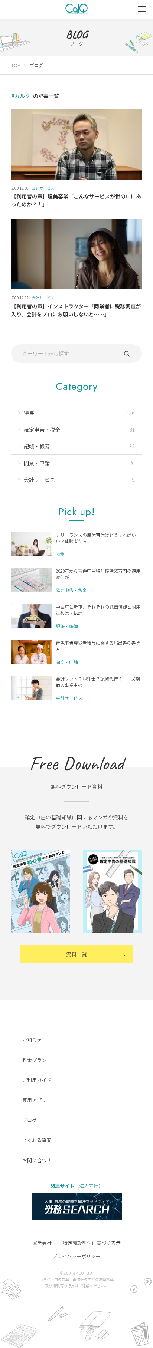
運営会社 (42, 1242)
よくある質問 (36, 1140)
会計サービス (43, 188)
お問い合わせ (36, 1160)
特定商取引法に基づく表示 (92, 1242)
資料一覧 (76, 954)
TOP (15, 65)
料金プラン (34, 1059)
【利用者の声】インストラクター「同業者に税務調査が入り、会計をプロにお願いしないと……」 (76, 310)
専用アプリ (34, 1100)
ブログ (29, 1120)
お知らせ (32, 1039)
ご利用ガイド (36, 1080)
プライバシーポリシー (76, 1256)
